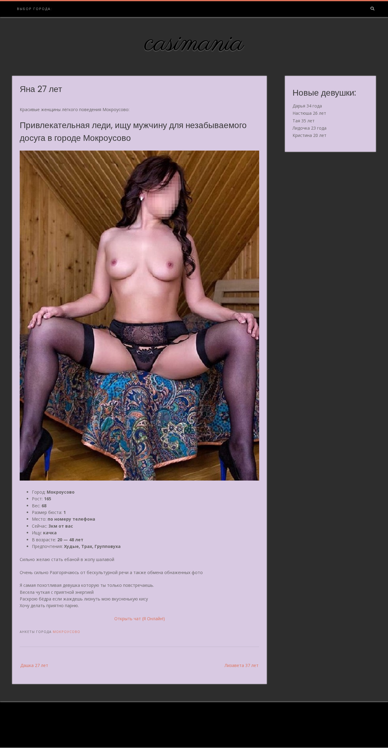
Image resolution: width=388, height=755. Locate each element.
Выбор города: (34, 8)
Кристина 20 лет (309, 135)
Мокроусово (66, 631)
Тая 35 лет (304, 121)
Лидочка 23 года (309, 128)
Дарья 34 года (307, 106)
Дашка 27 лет (34, 665)
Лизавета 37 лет (242, 665)
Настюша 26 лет (309, 113)
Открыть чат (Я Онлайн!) (139, 618)
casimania (194, 43)
